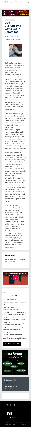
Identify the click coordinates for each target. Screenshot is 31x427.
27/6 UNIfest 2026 (10, 386)
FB (11, 405)
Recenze (13, 20)
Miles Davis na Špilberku (9, 299)
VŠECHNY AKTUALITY (12, 344)
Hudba (7, 20)
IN (7, 405)
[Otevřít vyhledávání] (28, 2)
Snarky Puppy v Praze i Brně (10, 296)
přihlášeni (11, 262)
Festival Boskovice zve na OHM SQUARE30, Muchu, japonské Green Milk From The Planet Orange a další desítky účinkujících (15, 313)
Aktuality (7, 292)
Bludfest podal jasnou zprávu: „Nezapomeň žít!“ (14, 303)
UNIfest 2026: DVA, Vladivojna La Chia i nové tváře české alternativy (13, 308)
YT (14, 405)
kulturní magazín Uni (12, 2)
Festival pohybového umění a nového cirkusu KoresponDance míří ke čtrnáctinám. (15, 333)
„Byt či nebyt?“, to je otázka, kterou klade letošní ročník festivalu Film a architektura (14, 318)
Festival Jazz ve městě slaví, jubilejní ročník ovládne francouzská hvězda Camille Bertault (15, 339)
